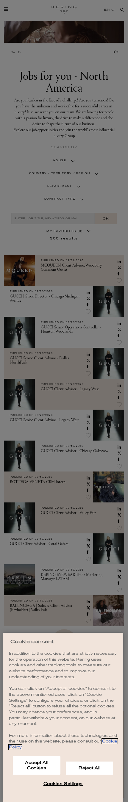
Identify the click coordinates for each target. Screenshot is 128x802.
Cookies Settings (63, 783)
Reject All (90, 768)
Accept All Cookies (37, 765)
